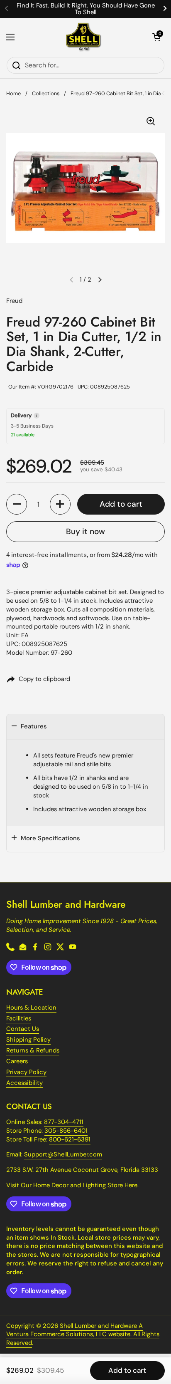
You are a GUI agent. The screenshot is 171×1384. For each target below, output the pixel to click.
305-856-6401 (66, 1131)
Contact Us (22, 1029)
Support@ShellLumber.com (63, 1154)
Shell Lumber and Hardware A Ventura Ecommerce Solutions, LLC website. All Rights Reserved (82, 1334)
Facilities (18, 1018)
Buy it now (85, 531)
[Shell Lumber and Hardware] (83, 37)
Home (13, 93)
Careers (17, 1061)
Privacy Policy (26, 1072)
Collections (45, 93)
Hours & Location (31, 1007)
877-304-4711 (63, 1122)
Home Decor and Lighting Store (79, 1185)
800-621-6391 (69, 1139)
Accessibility (24, 1083)
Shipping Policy (28, 1039)
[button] (156, 37)
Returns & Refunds (32, 1050)
